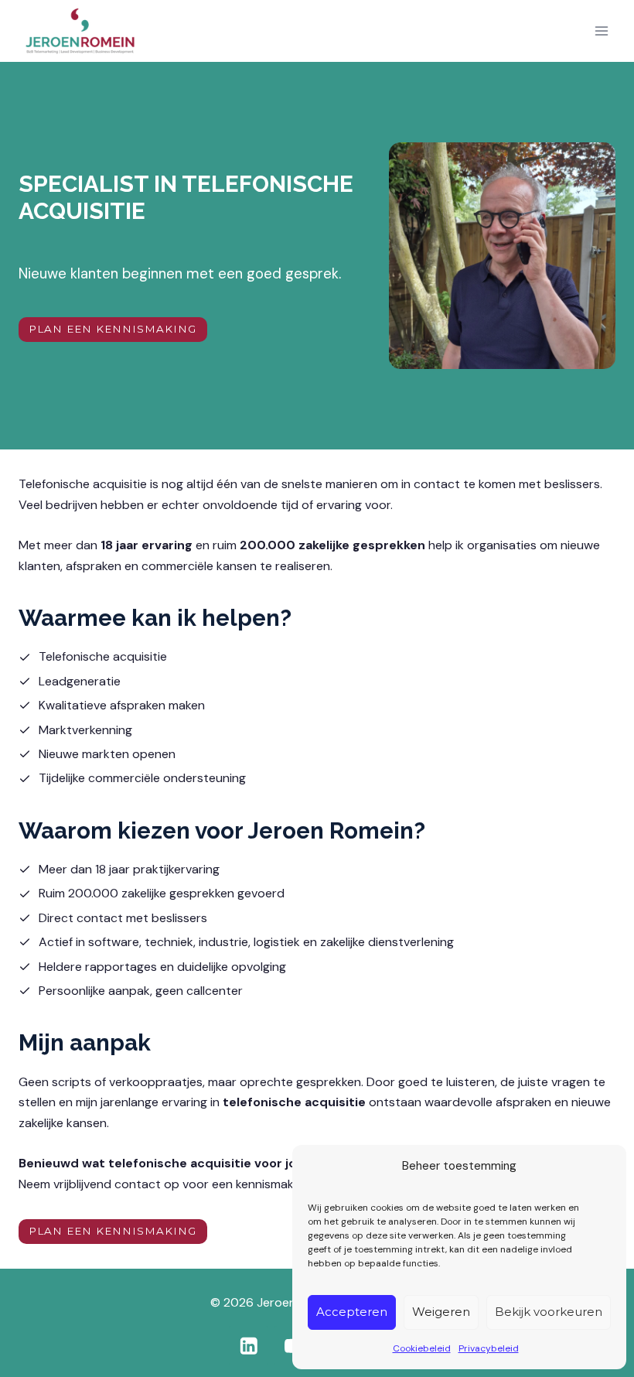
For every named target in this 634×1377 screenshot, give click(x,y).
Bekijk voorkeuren (548, 1311)
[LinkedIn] (248, 1345)
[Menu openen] (601, 31)
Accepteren (351, 1311)
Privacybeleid (488, 1348)
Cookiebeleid (422, 1348)
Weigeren (441, 1311)
